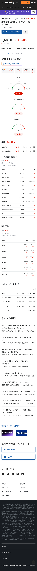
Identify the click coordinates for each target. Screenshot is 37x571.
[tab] (10, 70)
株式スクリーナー (13, 7)
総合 (3, 49)
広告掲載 (22, 488)
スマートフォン (6, 488)
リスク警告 (4, 559)
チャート (10, 49)
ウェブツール (5, 495)
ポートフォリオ (6, 491)
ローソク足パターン (17, 53)
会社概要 (22, 484)
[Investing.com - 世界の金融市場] (11, 3)
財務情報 (31, 49)
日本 (22, 7)
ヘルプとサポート (25, 491)
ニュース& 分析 (20, 49)
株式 (3, 7)
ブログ (4, 484)
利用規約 (4, 546)
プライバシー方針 (6, 552)
